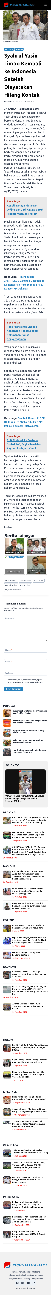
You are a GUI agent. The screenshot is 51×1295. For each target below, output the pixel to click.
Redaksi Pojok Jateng (12, 101)
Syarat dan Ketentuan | (35, 1275)
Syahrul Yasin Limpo (13, 590)
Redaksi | (27, 1272)
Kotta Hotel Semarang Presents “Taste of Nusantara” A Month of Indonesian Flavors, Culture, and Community (30, 820)
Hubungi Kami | (30, 1278)
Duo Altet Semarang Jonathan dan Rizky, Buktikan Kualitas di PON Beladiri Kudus (28, 1179)
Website (9, 673)
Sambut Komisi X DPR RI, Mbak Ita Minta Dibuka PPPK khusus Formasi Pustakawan (24, 422)
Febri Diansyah (11, 580)
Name (8, 650)
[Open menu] (45, 5)
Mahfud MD (39, 580)
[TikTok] (33, 1283)
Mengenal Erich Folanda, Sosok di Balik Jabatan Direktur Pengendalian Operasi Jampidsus (29, 905)
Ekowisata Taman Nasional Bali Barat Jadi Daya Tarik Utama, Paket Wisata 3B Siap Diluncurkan (29, 1219)
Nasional (19, 49)
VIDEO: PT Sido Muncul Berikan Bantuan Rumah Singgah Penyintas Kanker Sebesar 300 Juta (24, 798)
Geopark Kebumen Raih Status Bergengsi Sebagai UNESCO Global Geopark (28, 1234)
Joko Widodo (25, 580)
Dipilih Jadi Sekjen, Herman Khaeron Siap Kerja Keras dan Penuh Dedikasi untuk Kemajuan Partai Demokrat (29, 940)
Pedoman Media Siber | (16, 1275)
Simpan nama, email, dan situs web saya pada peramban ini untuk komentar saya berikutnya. (25, 681)
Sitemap (39, 1278)
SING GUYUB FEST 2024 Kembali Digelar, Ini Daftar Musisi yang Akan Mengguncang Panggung (28, 1123)
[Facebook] (17, 1283)
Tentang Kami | (18, 1272)
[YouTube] (28, 1283)
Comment (10, 618)
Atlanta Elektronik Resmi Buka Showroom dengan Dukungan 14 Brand (27, 1006)
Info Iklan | (36, 1272)
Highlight (9, 49)
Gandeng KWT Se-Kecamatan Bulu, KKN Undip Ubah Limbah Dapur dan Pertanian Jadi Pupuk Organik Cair (28, 834)
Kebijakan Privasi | (16, 1278)
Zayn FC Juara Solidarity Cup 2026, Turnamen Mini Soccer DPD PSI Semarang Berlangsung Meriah (28, 1164)
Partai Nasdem (11, 585)
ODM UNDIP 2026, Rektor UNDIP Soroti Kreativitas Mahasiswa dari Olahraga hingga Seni (27, 891)
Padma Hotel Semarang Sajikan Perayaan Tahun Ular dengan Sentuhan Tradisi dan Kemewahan (27, 1204)
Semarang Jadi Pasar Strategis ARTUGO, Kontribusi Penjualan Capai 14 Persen (29, 974)
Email (8, 661)
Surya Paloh (25, 585)
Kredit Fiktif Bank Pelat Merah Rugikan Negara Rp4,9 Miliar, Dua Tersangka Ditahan (30, 1047)
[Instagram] (22, 1283)
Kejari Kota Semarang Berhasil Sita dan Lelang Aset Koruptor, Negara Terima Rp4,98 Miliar (28, 1074)
